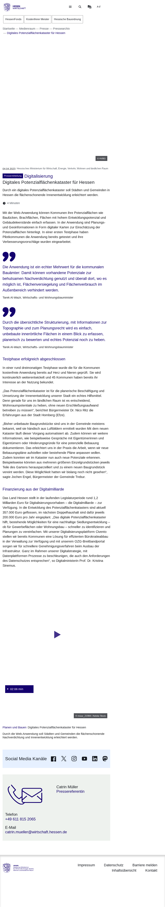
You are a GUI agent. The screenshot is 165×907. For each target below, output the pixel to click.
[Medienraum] (89, 6)
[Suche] (79, 6)
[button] (56, 634)
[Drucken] (50, 203)
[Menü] (70, 6)
